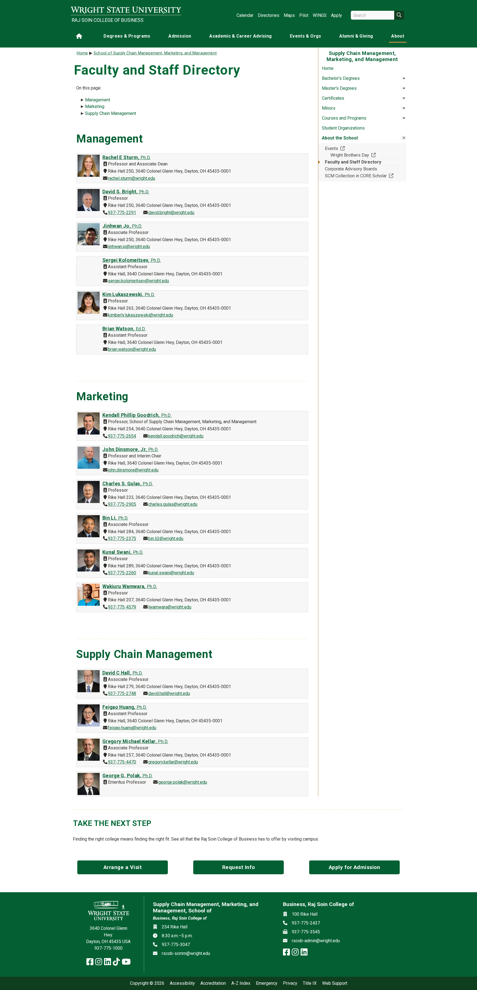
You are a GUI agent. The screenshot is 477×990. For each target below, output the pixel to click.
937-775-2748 (122, 693)
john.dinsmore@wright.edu (133, 470)
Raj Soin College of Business (108, 20)
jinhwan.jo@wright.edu (129, 246)
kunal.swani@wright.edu (171, 572)
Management (97, 99)
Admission (179, 36)
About (397, 36)
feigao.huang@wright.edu (132, 727)
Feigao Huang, (124, 707)
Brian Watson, (124, 328)
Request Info (238, 867)
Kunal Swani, (122, 552)
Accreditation (213, 983)
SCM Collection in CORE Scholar (362, 175)
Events (352, 148)
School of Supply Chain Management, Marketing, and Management (155, 53)
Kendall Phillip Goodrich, (136, 415)
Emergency (266, 983)
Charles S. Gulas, (127, 483)
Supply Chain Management (110, 113)
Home (327, 68)
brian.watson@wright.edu (132, 349)
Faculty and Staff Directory (353, 162)
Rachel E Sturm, (126, 157)
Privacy (290, 983)
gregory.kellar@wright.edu (173, 762)
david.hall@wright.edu (169, 693)
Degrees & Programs (127, 36)
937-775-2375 (122, 538)
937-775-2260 (122, 572)
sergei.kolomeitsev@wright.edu (138, 280)
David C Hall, (122, 673)
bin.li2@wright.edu (165, 538)
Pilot (303, 15)
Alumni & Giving (356, 36)
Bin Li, (115, 518)
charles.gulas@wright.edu (172, 504)
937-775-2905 (122, 504)
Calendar (245, 15)
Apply (336, 15)
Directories (268, 15)
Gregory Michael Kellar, (135, 741)
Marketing (94, 106)
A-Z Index (240, 983)
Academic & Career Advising (240, 36)
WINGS (320, 15)
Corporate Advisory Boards (351, 169)
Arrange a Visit (123, 867)
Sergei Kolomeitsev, (131, 260)
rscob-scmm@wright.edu (186, 953)
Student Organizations (343, 128)
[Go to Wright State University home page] (126, 10)
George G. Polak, (127, 775)
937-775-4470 (122, 762)
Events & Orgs (305, 36)
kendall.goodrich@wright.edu (175, 436)
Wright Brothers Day (365, 155)
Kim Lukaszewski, (128, 294)
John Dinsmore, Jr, (130, 449)
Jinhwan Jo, (122, 226)
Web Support (334, 983)
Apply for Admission (354, 867)
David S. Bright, (125, 191)
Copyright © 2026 (147, 983)
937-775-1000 (108, 948)
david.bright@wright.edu (171, 212)
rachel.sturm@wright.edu (131, 178)
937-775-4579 (122, 607)
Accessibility (182, 983)
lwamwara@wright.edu (169, 607)
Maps (289, 15)
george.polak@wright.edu (182, 782)
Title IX (310, 983)
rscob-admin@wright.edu (316, 940)
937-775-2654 (122, 436)
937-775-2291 (122, 212)
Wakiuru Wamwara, (129, 586)
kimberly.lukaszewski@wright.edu (140, 315)
